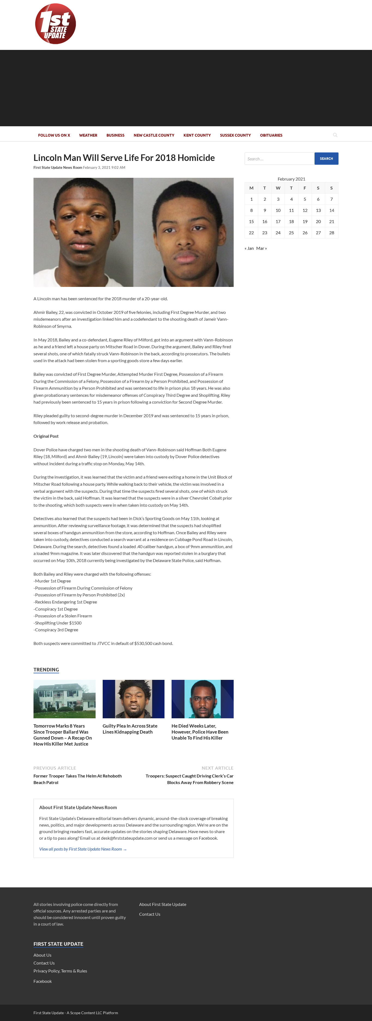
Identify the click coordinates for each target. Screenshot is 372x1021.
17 (278, 221)
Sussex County (235, 135)
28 (331, 232)
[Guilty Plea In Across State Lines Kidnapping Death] (134, 719)
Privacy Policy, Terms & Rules (60, 970)
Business (115, 135)
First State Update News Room (58, 167)
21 (331, 221)
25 (291, 232)
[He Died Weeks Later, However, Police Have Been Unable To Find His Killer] (203, 719)
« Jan (249, 248)
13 (318, 210)
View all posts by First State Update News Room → (83, 848)
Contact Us (44, 962)
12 (305, 210)
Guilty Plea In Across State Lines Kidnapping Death (130, 729)
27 (318, 232)
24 (278, 232)
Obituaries (271, 135)
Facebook (42, 981)
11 (291, 210)
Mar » (261, 248)
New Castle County (154, 135)
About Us (42, 954)
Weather (88, 135)
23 (264, 232)
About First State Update (162, 904)
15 (251, 221)
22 (251, 232)
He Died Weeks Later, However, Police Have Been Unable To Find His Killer (200, 732)
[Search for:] (292, 158)
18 (291, 221)
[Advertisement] (186, 88)
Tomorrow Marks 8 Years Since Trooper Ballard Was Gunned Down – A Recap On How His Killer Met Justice (62, 735)
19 (305, 221)
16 (264, 221)
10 (278, 210)
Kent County (197, 135)
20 (318, 221)
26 (305, 232)
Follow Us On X (54, 135)
